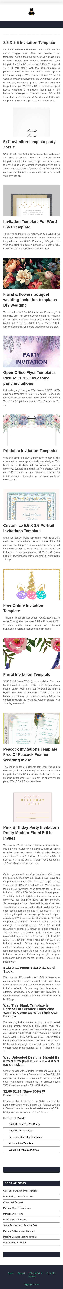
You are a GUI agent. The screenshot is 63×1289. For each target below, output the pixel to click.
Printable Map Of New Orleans (17, 1208)
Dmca (10, 1273)
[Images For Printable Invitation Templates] (31, 430)
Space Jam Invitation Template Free (20, 1225)
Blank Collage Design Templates (18, 1196)
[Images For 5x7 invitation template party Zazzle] (31, 121)
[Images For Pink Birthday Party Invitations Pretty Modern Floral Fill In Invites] (31, 806)
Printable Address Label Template (19, 1231)
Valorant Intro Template (21, 1143)
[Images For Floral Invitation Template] (31, 653)
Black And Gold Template (15, 1242)
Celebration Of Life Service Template (20, 1191)
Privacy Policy (35, 1273)
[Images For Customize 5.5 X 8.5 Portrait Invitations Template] (31, 504)
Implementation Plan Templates (25, 1137)
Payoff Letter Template (20, 1130)
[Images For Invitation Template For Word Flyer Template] (31, 200)
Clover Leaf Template (13, 1202)
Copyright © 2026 (31, 1284)
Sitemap (32, 1276)
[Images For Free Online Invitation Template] (31, 584)
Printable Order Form (13, 1214)
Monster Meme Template (14, 1219)
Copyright (50, 1273)
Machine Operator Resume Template (20, 1237)
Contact (21, 1273)
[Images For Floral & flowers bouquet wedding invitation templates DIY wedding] (31, 273)
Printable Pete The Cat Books (24, 1124)
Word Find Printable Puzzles (24, 1149)
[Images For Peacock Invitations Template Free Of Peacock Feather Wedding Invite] (31, 728)
